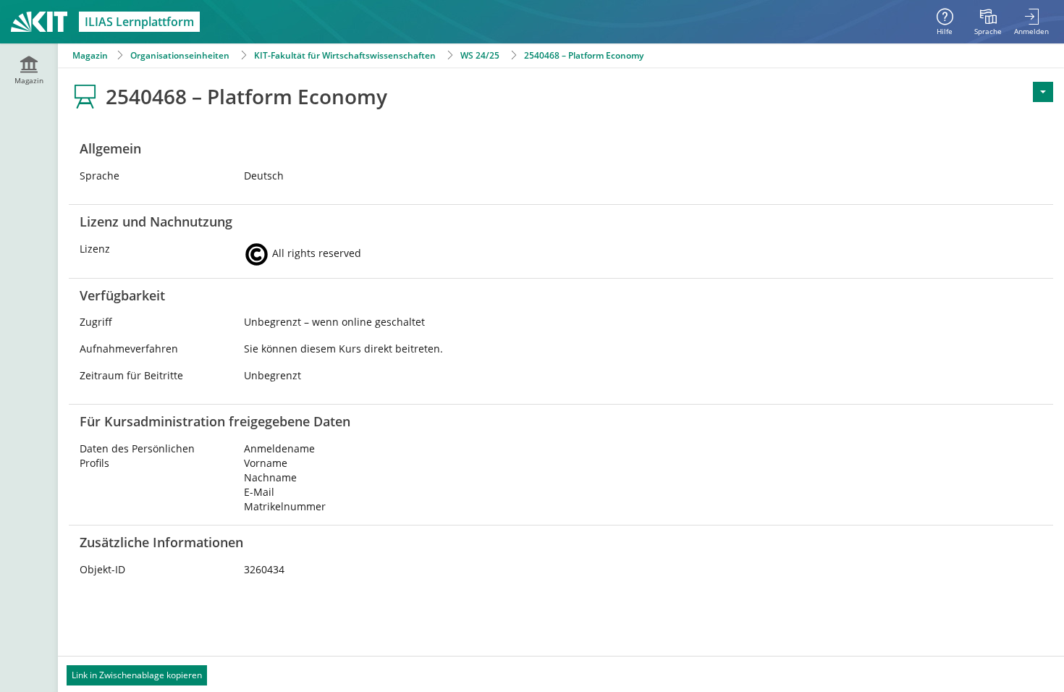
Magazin (90, 55)
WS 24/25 (479, 55)
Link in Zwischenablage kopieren (137, 675)
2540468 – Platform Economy (583, 55)
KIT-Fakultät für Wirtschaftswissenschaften (345, 55)
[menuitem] (988, 21)
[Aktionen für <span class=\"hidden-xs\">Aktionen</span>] (1043, 92)
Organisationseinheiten (179, 55)
